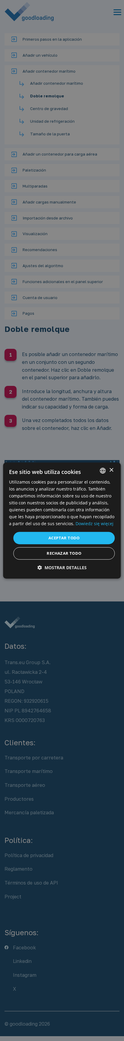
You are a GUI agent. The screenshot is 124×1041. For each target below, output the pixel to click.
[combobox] (103, 471)
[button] (62, 567)
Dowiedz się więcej (94, 524)
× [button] (111, 470)
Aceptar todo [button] (64, 538)
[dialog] (62, 520)
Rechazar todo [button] (64, 553)
